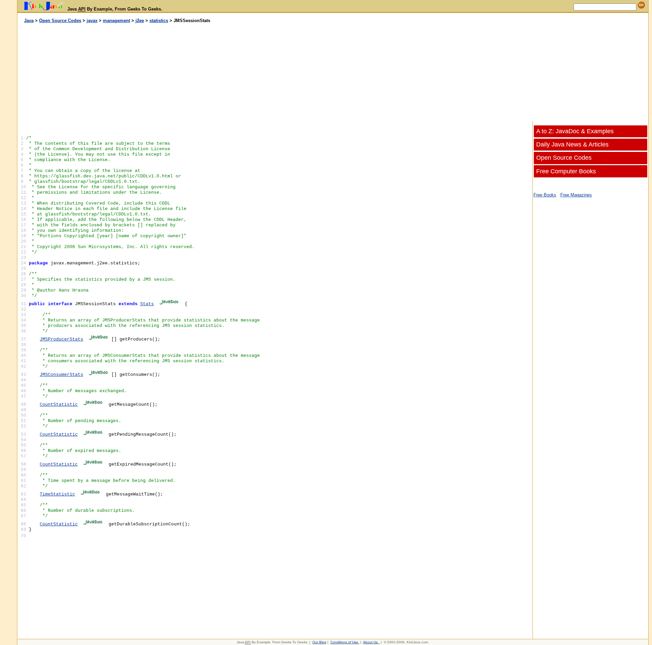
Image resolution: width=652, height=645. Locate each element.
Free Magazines (576, 194)
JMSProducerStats (61, 339)
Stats (147, 304)
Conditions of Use (344, 642)
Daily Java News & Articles (572, 144)
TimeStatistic (57, 494)
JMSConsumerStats (61, 374)
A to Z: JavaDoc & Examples (575, 131)
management (116, 20)
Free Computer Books (566, 171)
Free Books (544, 194)
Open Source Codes (60, 20)
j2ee (139, 20)
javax (92, 20)
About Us (370, 642)
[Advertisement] (175, 72)
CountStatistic (59, 404)
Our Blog (319, 642)
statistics (158, 20)
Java (29, 20)
